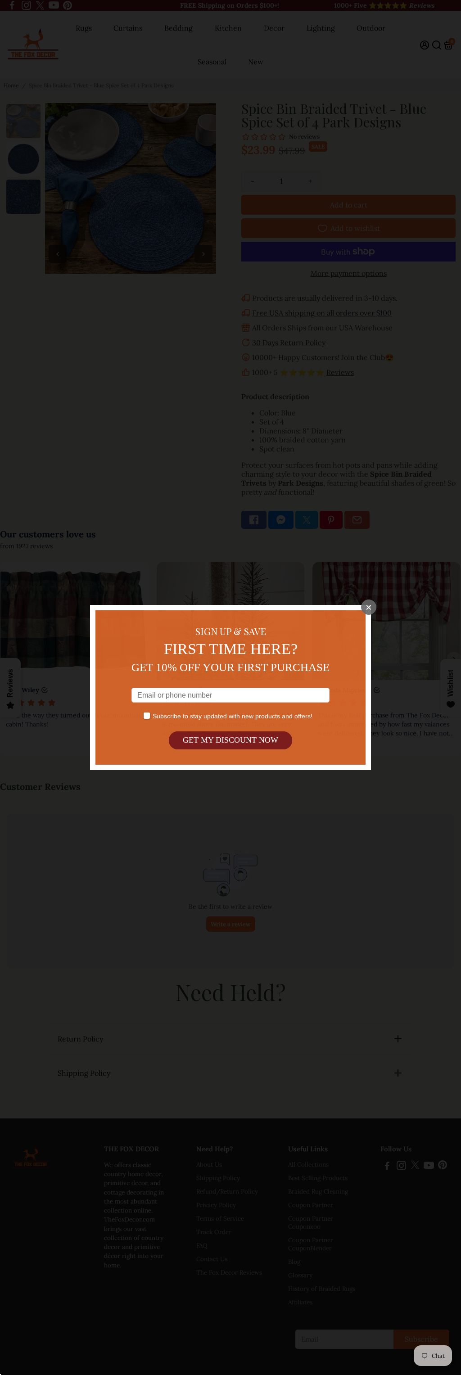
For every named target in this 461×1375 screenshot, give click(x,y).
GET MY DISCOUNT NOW (230, 739)
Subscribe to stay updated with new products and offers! (232, 716)
